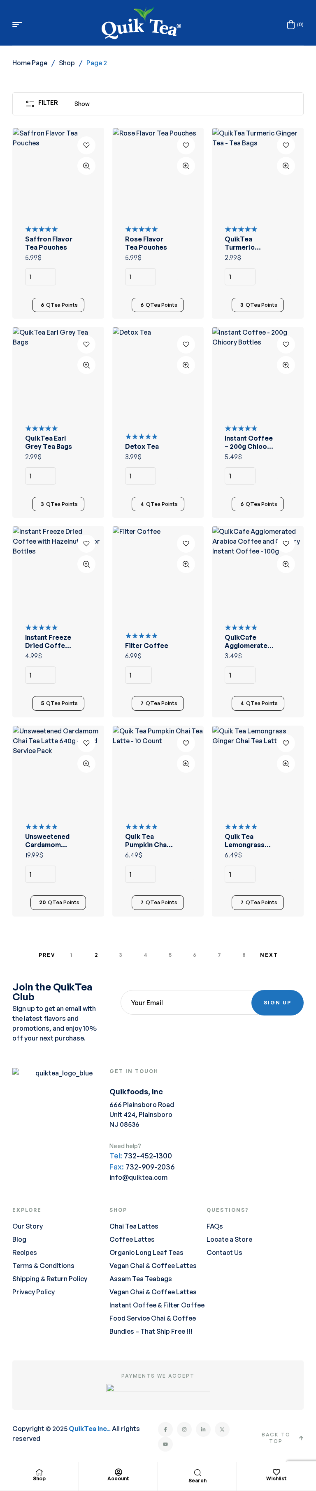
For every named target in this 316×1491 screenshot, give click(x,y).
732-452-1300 (148, 1155)
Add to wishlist (86, 145)
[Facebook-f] (165, 1429)
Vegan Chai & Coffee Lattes (153, 1265)
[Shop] (39, 1472)
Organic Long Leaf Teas (146, 1252)
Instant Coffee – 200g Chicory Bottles (249, 446)
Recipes (24, 1252)
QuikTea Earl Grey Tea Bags (48, 442)
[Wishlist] (276, 1472)
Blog (19, 1239)
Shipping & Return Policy (49, 1279)
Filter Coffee (146, 645)
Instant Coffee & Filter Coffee (156, 1305)
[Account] (118, 1472)
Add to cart (86, 277)
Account (118, 1478)
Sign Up (277, 1002)
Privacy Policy (33, 1292)
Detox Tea (142, 446)
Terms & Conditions (43, 1265)
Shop (67, 63)
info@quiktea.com (138, 1177)
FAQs (215, 1226)
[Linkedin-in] (203, 1429)
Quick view (86, 166)
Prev (47, 955)
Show (82, 103)
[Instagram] (184, 1429)
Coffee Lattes (132, 1239)
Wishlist (276, 1478)
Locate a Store (229, 1239)
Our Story (27, 1226)
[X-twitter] (222, 1429)
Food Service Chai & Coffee (152, 1318)
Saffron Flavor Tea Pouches (48, 243)
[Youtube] (165, 1444)
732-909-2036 (149, 1166)
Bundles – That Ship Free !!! (151, 1331)
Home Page (29, 63)
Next (269, 955)
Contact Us (224, 1252)
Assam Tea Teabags (140, 1279)
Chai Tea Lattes (133, 1226)
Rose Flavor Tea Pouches (146, 243)
